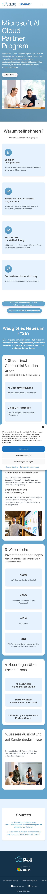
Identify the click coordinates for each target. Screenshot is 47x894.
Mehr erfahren (10, 75)
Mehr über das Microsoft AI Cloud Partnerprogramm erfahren (23, 304)
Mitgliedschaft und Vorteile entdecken (24, 311)
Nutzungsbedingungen (29, 880)
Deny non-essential (23, 455)
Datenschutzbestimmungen (29, 467)
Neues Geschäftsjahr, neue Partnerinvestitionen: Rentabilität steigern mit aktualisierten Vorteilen (23, 824)
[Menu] (41, 4)
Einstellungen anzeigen (23, 461)
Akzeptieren (23, 449)
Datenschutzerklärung (10, 880)
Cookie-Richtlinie (12, 467)
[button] (43, 427)
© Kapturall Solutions (24, 891)
